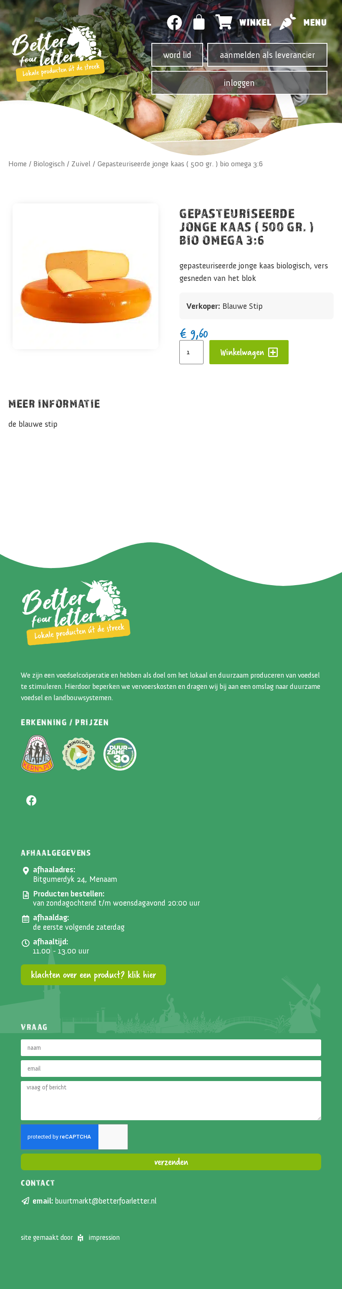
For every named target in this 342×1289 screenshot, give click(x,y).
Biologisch (49, 163)
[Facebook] (174, 22)
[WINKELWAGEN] (199, 22)
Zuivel (81, 163)
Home (17, 163)
